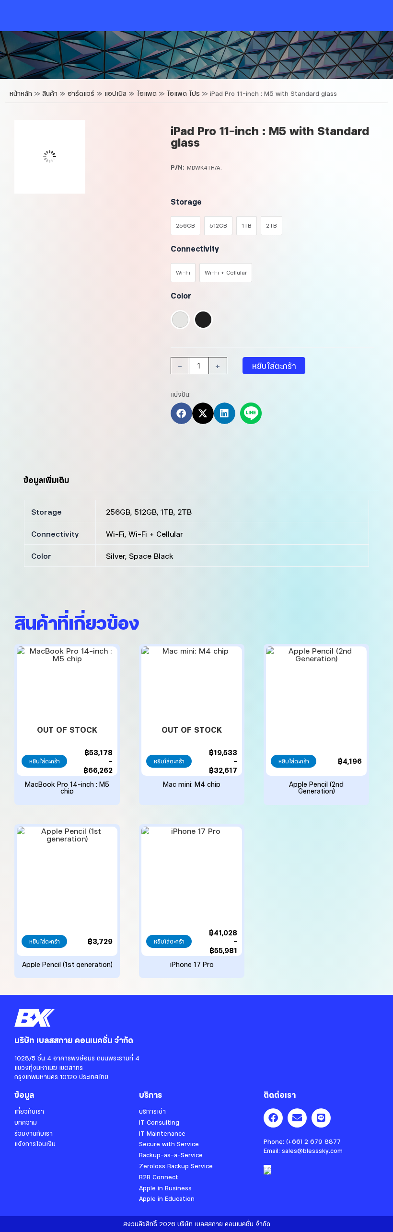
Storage (186, 201)
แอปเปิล (115, 93)
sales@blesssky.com (312, 1150)
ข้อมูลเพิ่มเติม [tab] (46, 479)
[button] (181, 413)
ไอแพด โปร (183, 93)
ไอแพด (147, 93)
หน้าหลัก (21, 93)
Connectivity (195, 248)
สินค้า (50, 93)
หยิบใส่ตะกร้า (274, 365)
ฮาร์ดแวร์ (81, 93)
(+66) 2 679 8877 (313, 1141)
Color (181, 295)
